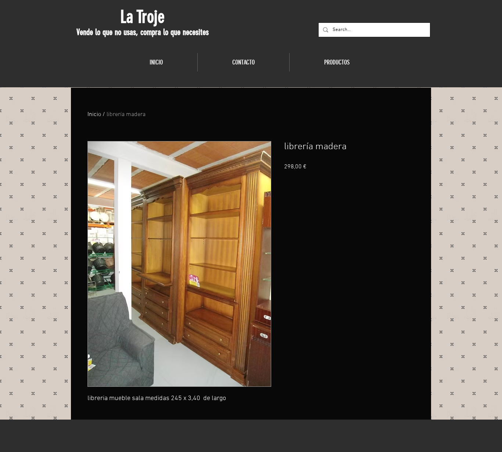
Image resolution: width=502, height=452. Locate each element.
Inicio (94, 114)
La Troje (142, 17)
